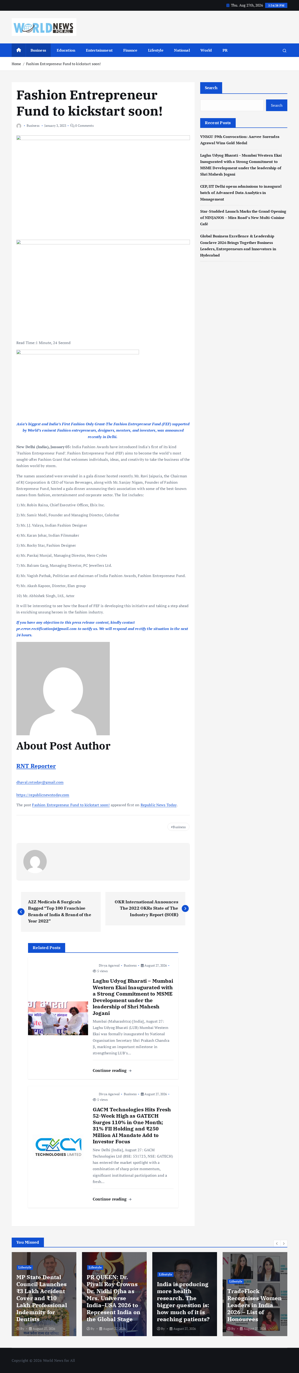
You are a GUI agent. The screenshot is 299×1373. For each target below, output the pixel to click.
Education (66, 50)
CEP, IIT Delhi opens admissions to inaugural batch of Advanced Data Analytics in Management (240, 192)
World (206, 50)
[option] (44, 1294)
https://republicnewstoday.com (42, 794)
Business (38, 50)
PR (225, 50)
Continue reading (110, 1070)
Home (16, 63)
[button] (277, 1243)
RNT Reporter (36, 766)
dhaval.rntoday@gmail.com (40, 782)
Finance (130, 50)
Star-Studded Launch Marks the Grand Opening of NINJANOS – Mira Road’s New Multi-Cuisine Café (243, 217)
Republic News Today (159, 804)
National (182, 50)
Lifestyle (155, 50)
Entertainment (99, 50)
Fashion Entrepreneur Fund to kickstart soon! (63, 63)
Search (211, 87)
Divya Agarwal (109, 965)
